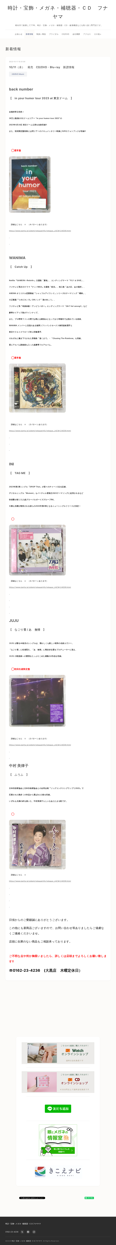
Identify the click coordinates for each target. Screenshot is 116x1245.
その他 (97, 34)
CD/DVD (65, 34)
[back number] (9, 237)
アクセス (87, 34)
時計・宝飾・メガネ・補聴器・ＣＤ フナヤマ (58, 12)
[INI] (9, 593)
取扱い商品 (41, 34)
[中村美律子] (9, 887)
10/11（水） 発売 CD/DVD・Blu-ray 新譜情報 (41, 67)
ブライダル (53, 34)
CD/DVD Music (18, 74)
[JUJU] (9, 751)
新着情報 (29, 34)
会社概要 (76, 34)
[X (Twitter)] (22, 1232)
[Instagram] (34, 1232)
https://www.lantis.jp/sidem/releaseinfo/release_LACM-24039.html (40, 431)
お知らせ (18, 34)
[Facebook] (28, 1232)
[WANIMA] (9, 437)
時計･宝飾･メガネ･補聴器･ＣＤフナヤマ (23, 1224)
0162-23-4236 (11, 1232)
